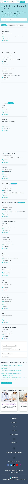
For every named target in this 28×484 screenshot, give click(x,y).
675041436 (6, 195)
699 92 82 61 (6, 246)
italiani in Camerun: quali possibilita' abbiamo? (11, 370)
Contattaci (6, 40)
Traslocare (23, 403)
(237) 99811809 (7, 287)
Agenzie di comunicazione (7, 33)
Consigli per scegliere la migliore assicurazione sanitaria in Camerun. (9, 408)
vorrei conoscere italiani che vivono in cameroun (11, 365)
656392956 (6, 77)
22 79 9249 (6, 306)
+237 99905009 (7, 230)
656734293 (6, 112)
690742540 (6, 61)
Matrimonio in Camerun (6, 366)
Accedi (17, 1)
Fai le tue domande (6, 382)
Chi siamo (14, 430)
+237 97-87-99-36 (7, 260)
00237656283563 (7, 176)
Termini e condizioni (14, 472)
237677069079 (7, 128)
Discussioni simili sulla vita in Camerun (9, 379)
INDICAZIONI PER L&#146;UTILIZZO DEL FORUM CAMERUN (13, 377)
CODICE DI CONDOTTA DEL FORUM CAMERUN (11, 373)
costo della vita (4, 368)
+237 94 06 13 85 (7, 336)
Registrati (22, 1)
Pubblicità (14, 426)
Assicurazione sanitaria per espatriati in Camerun (9, 403)
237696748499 (7, 38)
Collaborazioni (14, 434)
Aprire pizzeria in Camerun (7, 375)
